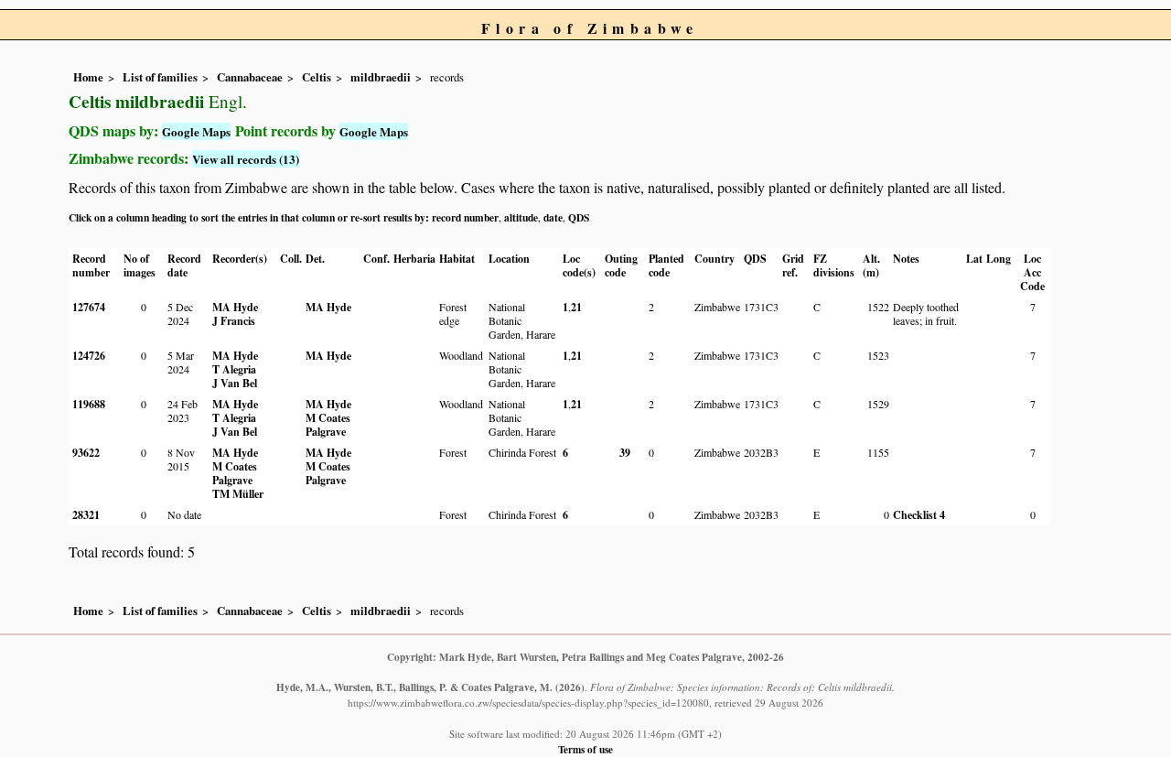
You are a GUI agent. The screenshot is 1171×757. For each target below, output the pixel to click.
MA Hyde (235, 307)
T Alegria (234, 369)
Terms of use (585, 749)
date (553, 217)
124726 (88, 355)
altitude (521, 217)
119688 (88, 404)
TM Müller (237, 494)
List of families (160, 77)
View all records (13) (245, 159)
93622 (86, 452)
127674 (88, 307)
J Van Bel (234, 383)
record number (465, 217)
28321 (86, 515)
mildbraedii (380, 77)
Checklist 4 (919, 515)
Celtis (316, 77)
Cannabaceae (250, 77)
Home (88, 77)
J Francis (233, 321)
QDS (578, 217)
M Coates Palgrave (328, 424)
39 (624, 452)
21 (576, 307)
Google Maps (196, 131)
